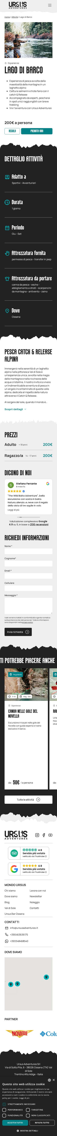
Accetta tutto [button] (15, 1122)
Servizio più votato (34, 853)
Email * (8, 570)
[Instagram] (37, 835)
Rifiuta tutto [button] (42, 1122)
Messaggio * (11, 595)
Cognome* (10, 558)
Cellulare (9, 583)
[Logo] (17, 5)
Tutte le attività (25, 799)
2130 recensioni (39, 524)
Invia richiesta (15, 632)
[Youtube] (50, 835)
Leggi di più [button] (12, 510)
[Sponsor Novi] (20, 1034)
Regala (12, 131)
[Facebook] (44, 835)
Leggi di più (24, 1098)
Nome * (8, 546)
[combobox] (49, 1080)
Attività (15, 17)
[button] (11, 984)
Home (7, 17)
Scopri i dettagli (14, 409)
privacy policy (27, 622)
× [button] (53, 1080)
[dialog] (28, 1106)
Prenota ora (37, 131)
